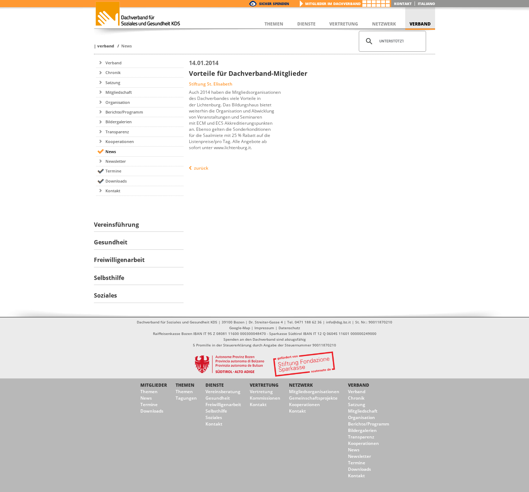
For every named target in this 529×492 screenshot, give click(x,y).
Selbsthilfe (216, 411)
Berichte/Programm (124, 112)
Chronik (113, 72)
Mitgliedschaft (118, 92)
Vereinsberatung (222, 391)
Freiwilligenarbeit (223, 404)
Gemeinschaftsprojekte (313, 398)
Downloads (116, 181)
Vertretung (264, 385)
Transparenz (117, 131)
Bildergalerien (118, 121)
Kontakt (403, 3)
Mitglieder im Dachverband (333, 3)
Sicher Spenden (274, 3)
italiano (426, 3)
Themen (149, 391)
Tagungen (186, 398)
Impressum (264, 327)
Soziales (213, 417)
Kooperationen (119, 141)
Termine (113, 171)
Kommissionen (265, 398)
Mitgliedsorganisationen (314, 391)
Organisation (117, 102)
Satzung (112, 82)
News (126, 46)
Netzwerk (301, 385)
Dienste (214, 385)
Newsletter (115, 161)
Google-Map (239, 327)
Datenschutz (289, 327)
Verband (105, 46)
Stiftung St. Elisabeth (210, 84)
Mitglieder (153, 385)
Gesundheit (217, 398)
